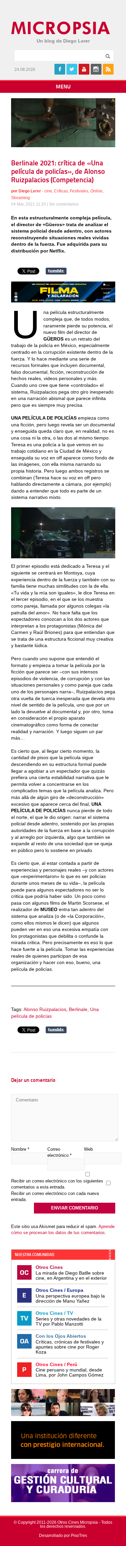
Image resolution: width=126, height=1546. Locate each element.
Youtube (84, 69)
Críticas (61, 191)
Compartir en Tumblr (56, 271)
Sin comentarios (64, 204)
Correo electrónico (59, 1152)
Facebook (59, 69)
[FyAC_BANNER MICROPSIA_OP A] (63, 300)
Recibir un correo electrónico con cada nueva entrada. (55, 1196)
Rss (108, 69)
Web (88, 1149)
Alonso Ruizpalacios (45, 1009)
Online (96, 191)
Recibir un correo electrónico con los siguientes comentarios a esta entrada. (57, 1184)
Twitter (72, 69)
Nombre (20, 1149)
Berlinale (78, 1009)
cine (48, 191)
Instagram (96, 69)
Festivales (79, 191)
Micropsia (61, 28)
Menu (63, 87)
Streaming (20, 197)
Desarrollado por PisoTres (63, 1535)
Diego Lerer (29, 191)
